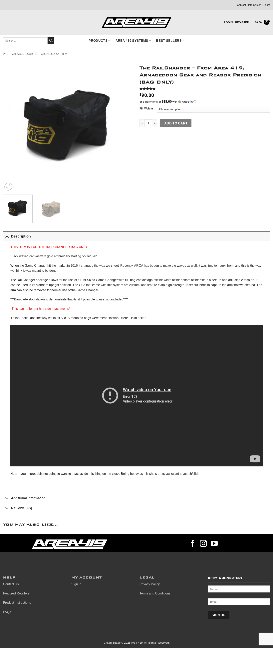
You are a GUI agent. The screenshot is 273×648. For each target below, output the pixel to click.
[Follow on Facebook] (192, 544)
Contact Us (11, 584)
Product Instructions (17, 602)
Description (21, 236)
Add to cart (176, 123)
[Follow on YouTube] (214, 544)
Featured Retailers (16, 593)
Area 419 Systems (132, 40)
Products (98, 40)
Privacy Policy (149, 584)
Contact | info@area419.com (253, 4)
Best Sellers (169, 40)
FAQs (7, 612)
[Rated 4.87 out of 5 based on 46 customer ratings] (204, 88)
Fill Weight (146, 108)
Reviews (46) (21, 508)
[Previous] (10, 126)
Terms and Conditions (154, 593)
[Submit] (51, 40)
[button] (8, 187)
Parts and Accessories (20, 54)
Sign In (76, 584)
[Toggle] (7, 236)
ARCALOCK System (54, 54)
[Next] (126, 126)
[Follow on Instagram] (203, 544)
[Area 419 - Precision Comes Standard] (136, 22)
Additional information (28, 498)
